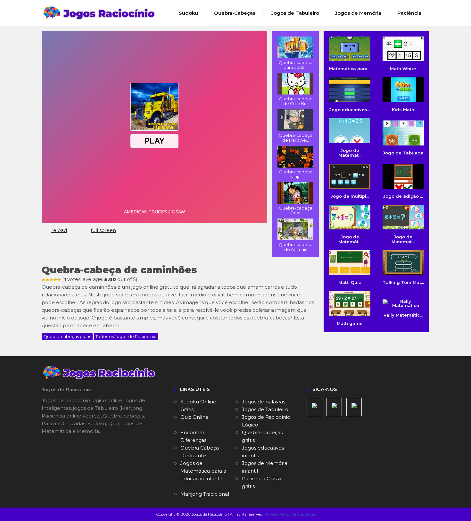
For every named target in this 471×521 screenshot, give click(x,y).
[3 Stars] (51, 280)
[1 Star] (43, 280)
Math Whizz (403, 68)
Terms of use (304, 514)
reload (59, 230)
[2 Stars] (47, 280)
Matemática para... (349, 68)
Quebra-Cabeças (234, 13)
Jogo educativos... (349, 109)
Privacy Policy (277, 514)
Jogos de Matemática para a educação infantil (203, 471)
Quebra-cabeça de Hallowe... (295, 138)
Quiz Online (194, 417)
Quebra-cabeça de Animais (295, 247)
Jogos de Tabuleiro (295, 13)
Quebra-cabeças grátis (67, 336)
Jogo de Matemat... (349, 153)
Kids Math (403, 109)
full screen (103, 230)
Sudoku (188, 13)
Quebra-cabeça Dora (295, 210)
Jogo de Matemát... (349, 239)
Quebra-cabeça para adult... (295, 65)
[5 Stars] (59, 280)
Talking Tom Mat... (403, 282)
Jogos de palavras (263, 402)
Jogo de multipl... (350, 196)
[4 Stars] (55, 280)
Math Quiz (349, 282)
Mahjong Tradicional (204, 494)
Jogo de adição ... (403, 196)
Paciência (409, 13)
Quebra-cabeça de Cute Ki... (295, 101)
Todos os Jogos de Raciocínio (126, 336)
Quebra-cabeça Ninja (295, 174)
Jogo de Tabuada (403, 152)
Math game (350, 323)
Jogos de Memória (358, 13)
